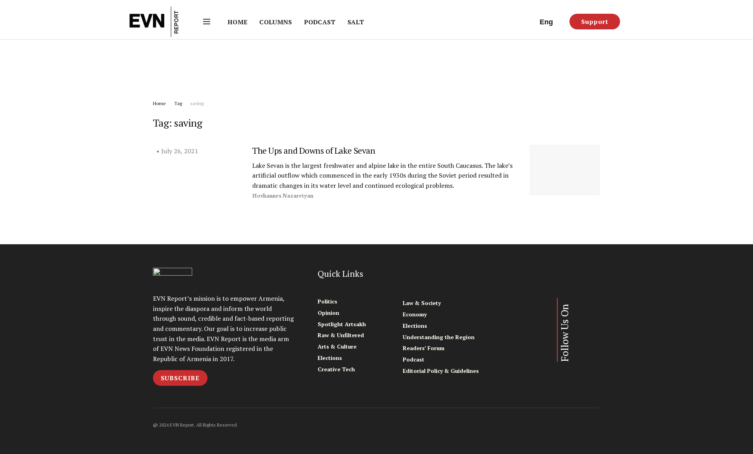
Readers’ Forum (423, 348)
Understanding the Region (439, 337)
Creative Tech (336, 369)
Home (237, 22)
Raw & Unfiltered (341, 335)
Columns (275, 22)
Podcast (320, 22)
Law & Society (422, 303)
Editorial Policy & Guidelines (441, 370)
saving (197, 103)
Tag (178, 103)
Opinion (328, 312)
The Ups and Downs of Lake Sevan (313, 150)
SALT (355, 22)
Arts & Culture (337, 346)
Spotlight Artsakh (342, 324)
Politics (327, 301)
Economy (415, 314)
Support (594, 21)
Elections (330, 357)
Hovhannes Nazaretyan (282, 196)
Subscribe (180, 378)
